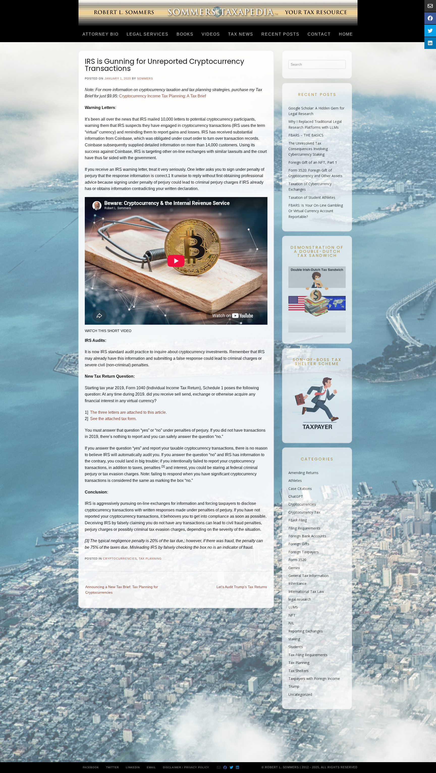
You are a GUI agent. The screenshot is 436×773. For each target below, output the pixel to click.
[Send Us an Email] (219, 767)
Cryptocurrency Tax (304, 512)
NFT (291, 615)
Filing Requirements (304, 528)
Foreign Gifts (298, 543)
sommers (145, 78)
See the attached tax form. (113, 419)
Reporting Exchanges (305, 631)
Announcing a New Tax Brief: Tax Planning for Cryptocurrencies (121, 589)
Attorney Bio (101, 34)
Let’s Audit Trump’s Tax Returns (241, 587)
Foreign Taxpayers (303, 551)
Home (346, 34)
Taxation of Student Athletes (311, 197)
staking (294, 639)
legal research (299, 599)
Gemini (294, 567)
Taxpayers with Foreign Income (314, 678)
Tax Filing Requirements (308, 654)
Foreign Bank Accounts (307, 536)
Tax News (240, 34)
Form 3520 (297, 559)
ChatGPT (295, 496)
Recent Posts (280, 34)
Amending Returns (303, 472)
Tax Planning (150, 558)
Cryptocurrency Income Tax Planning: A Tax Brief (162, 96)
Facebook (91, 767)
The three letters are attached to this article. (128, 412)
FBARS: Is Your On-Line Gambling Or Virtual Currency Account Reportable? (315, 211)
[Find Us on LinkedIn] (237, 767)
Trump (293, 686)
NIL (291, 623)
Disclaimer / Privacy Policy (186, 767)
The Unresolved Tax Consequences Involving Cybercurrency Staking (308, 149)
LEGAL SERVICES (148, 34)
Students (295, 646)
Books (185, 34)
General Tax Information (308, 575)
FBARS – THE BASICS (305, 135)
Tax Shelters (298, 670)
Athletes (295, 480)
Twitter (112, 767)
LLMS (293, 607)
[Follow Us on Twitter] (231, 767)
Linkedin (133, 767)
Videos (211, 34)
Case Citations (300, 488)
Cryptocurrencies (120, 558)
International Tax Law (306, 591)
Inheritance (297, 583)
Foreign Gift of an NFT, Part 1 (312, 162)
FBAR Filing (297, 520)
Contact (319, 34)
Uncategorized (300, 694)
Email (151, 767)
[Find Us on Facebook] (225, 767)
